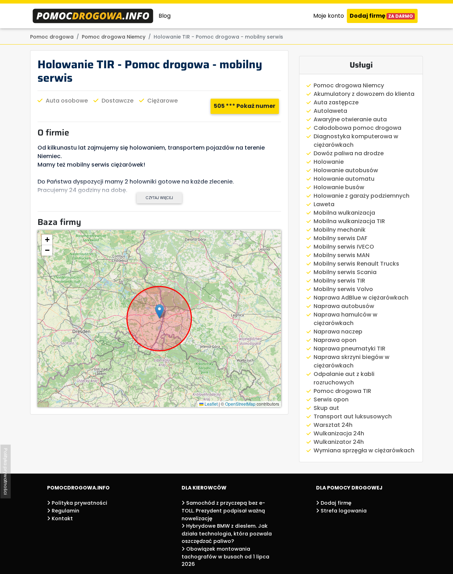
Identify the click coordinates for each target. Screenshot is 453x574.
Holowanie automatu (344, 179)
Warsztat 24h (333, 425)
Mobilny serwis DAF (340, 238)
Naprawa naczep (338, 331)
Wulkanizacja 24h (339, 433)
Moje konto (328, 16)
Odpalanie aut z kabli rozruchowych (344, 378)
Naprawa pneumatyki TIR (349, 348)
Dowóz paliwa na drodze (349, 153)
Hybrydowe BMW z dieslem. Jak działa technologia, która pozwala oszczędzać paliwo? (227, 533)
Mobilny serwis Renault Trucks (356, 264)
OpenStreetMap (240, 404)
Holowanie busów (339, 187)
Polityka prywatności (78, 502)
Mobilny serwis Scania (345, 272)
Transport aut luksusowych (353, 416)
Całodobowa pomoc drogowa (357, 128)
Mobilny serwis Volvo (343, 289)
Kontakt (61, 518)
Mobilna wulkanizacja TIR (349, 221)
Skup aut (326, 408)
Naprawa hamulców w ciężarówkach (345, 319)
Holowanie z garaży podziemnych (361, 196)
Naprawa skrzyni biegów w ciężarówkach (351, 361)
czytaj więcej (159, 198)
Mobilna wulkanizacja (344, 213)
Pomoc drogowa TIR (342, 391)
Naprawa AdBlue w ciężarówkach (361, 298)
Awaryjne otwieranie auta (350, 119)
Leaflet (210, 404)
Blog (165, 16)
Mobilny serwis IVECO (344, 247)
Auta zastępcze (336, 102)
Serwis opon (331, 399)
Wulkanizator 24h (339, 442)
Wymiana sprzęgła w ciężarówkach (364, 450)
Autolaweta (330, 111)
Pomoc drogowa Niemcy (349, 85)
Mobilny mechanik (340, 230)
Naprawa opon (335, 340)
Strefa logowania (343, 510)
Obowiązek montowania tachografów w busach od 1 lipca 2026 (225, 556)
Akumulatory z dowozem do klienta (364, 94)
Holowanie (329, 162)
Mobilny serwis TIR (339, 281)
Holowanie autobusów (346, 170)
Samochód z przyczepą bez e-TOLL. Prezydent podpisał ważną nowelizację (223, 510)
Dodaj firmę (381, 16)
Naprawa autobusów (344, 306)
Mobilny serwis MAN (341, 255)
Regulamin (64, 510)
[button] (159, 311)
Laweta (324, 204)
